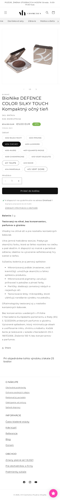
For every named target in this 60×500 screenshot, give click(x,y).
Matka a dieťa (47, 21)
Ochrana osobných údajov (18, 392)
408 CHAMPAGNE (16, 157)
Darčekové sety (16, 21)
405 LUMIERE (34, 145)
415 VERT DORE (36, 169)
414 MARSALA (14, 170)
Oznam (10, 445)
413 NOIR (29, 163)
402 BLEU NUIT (15, 138)
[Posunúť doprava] (36, 89)
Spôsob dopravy (13, 407)
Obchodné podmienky (16, 387)
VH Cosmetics (26, 495)
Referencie (12, 433)
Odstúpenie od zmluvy (16, 402)
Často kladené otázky (17, 421)
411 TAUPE (10, 163)
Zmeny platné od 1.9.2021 (19, 460)
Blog (8, 439)
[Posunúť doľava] (24, 89)
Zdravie (32, 21)
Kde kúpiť (11, 427)
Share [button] (8, 348)
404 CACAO (11, 144)
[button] (6, 12)
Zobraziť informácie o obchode (21, 208)
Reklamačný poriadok (16, 397)
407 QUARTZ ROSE (35, 151)
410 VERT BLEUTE (43, 157)
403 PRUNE (37, 138)
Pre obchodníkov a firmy (19, 466)
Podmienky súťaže (16, 471)
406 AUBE (12, 151)
